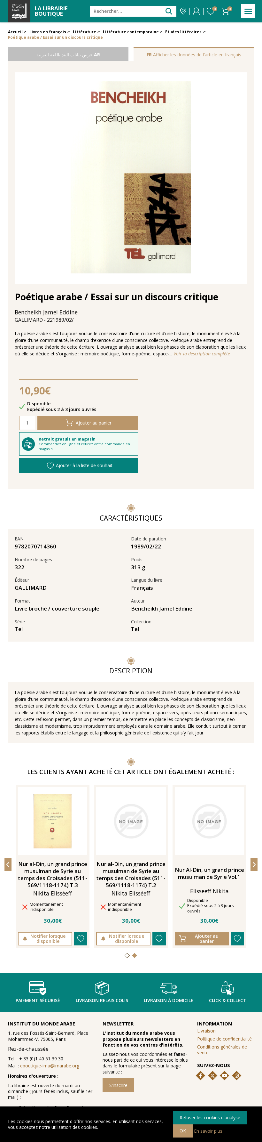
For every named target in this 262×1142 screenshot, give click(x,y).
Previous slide (8, 864)
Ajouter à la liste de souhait (84, 465)
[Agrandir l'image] (131, 178)
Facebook (200, 1075)
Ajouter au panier (94, 423)
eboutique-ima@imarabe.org (49, 1066)
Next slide (254, 864)
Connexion (196, 11)
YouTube (224, 1075)
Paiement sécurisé (38, 1000)
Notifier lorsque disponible (48, 938)
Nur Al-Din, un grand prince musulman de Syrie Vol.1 (209, 873)
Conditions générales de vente (222, 1050)
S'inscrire (118, 1085)
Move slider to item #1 (127, 955)
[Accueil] (19, 11)
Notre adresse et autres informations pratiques (183, 11)
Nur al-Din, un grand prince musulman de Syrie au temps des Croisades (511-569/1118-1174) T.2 (131, 874)
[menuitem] (225, 1050)
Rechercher (169, 11)
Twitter (212, 1075)
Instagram (236, 1075)
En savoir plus (208, 1131)
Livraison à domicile (168, 1000)
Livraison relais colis (102, 1000)
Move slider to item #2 (134, 955)
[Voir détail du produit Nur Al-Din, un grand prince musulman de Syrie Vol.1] (209, 821)
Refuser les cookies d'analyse (210, 1117)
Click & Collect (227, 1000)
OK (183, 1131)
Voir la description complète (201, 354)
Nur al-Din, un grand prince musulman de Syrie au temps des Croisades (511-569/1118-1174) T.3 (52, 874)
